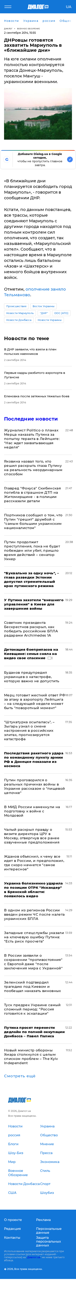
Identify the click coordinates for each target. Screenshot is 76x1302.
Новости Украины (50, 320)
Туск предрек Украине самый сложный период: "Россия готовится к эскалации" (32, 1009)
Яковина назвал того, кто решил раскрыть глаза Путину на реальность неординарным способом (33, 467)
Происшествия (16, 306)
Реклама (43, 1220)
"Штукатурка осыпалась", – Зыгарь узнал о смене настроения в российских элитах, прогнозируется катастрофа (29, 730)
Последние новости (31, 419)
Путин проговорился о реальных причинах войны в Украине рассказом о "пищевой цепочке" (34, 786)
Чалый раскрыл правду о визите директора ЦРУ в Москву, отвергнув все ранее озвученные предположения (31, 836)
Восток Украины (44, 306)
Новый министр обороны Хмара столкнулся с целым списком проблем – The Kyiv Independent (31, 1056)
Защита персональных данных (48, 1241)
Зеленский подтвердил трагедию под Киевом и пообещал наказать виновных (32, 986)
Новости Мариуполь (20, 313)
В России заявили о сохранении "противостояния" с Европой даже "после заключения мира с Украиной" (33, 961)
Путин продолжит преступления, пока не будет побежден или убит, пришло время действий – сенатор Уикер (32, 550)
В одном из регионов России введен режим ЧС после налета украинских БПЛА (34, 914)
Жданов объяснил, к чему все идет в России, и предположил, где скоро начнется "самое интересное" (34, 862)
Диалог (8, 29)
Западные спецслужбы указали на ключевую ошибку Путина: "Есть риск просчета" (34, 937)
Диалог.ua (33, 1257)
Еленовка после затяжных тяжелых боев (36, 396)
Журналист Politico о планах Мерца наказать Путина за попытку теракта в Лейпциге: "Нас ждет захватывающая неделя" (32, 438)
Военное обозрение (28, 29)
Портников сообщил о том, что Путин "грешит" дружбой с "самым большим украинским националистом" (33, 521)
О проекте (13, 1220)
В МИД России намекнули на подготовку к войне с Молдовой (32, 811)
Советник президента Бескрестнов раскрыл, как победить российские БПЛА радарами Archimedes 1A (31, 629)
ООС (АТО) (61, 313)
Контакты (12, 1238)
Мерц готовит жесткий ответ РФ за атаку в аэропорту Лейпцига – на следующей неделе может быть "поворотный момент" (34, 701)
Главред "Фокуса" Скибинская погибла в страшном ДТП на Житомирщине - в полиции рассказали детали (32, 494)
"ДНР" (44, 313)
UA (68, 7)
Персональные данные (49, 1231)
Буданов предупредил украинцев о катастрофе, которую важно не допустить (31, 677)
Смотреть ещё (20, 1076)
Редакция (12, 1229)
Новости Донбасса (18, 320)
